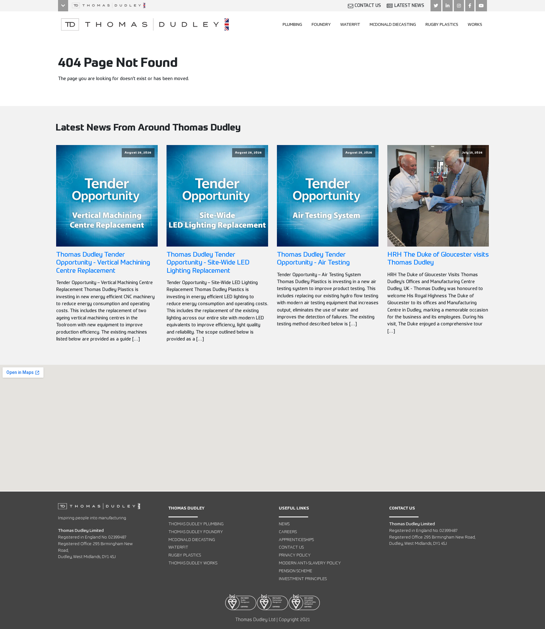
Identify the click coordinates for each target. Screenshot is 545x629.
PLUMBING (292, 25)
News (284, 524)
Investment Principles (303, 579)
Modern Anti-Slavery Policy (310, 563)
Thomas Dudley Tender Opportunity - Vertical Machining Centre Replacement (103, 263)
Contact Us (291, 547)
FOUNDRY (321, 25)
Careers (288, 532)
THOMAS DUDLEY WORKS (192, 563)
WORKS (475, 25)
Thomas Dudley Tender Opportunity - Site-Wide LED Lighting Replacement (208, 263)
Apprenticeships (296, 540)
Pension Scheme (295, 571)
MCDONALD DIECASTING (393, 25)
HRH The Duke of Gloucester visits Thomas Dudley (438, 259)
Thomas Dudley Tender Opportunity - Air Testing (313, 259)
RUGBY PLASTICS (441, 25)
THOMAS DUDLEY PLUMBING (196, 524)
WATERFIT (350, 25)
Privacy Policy (295, 555)
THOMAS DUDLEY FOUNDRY (195, 532)
